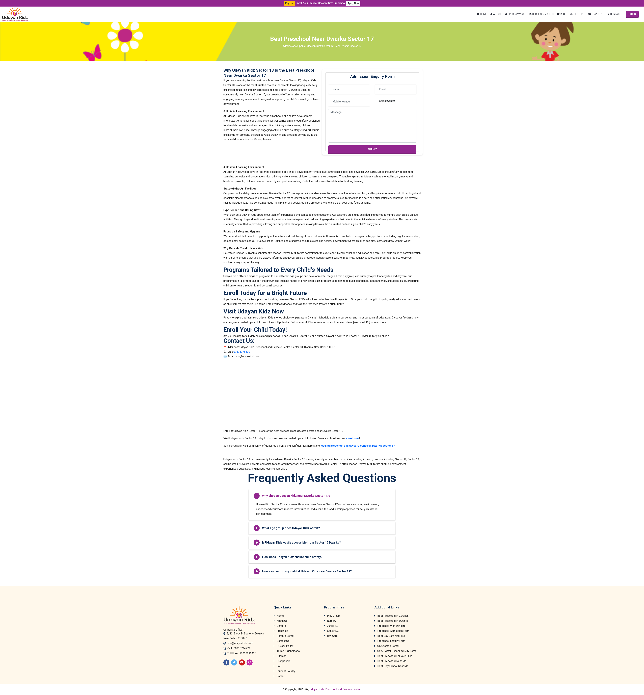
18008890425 (247, 653)
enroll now (352, 438)
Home (483, 14)
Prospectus (283, 661)
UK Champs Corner (388, 646)
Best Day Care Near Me (391, 635)
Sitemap (281, 656)
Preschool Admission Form (393, 630)
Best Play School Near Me (392, 666)
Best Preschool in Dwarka (392, 620)
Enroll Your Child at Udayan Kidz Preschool (327, 3)
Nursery (331, 620)
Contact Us (282, 641)
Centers (579, 14)
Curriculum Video (543, 14)
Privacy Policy (284, 646)
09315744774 (242, 648)
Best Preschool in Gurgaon (393, 615)
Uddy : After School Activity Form (396, 651)
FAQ (279, 666)
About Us (281, 620)
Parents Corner (285, 635)
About (497, 14)
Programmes (516, 14)
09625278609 (241, 351)
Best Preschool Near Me (391, 661)
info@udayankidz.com (240, 643)
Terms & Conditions (288, 651)
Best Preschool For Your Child (394, 656)
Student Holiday (285, 671)
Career (280, 676)
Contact (615, 14)
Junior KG (332, 625)
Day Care (332, 635)
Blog (563, 14)
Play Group (333, 615)
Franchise (598, 14)
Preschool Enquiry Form (391, 641)
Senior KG (332, 630)
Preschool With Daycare (391, 625)
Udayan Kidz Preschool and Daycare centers (336, 689)
